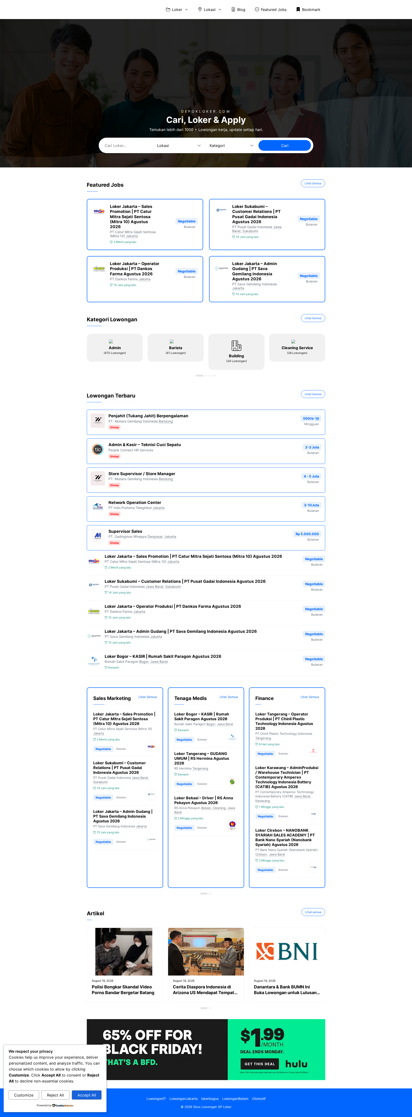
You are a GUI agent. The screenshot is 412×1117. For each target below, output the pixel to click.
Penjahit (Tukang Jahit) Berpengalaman (148, 415)
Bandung (166, 421)
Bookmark (311, 9)
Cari (284, 145)
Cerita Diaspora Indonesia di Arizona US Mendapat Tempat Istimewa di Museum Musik (203, 992)
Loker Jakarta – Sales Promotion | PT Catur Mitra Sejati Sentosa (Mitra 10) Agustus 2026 (131, 216)
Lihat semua (313, 912)
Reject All (55, 1095)
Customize (23, 1095)
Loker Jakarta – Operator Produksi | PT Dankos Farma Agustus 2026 (134, 268)
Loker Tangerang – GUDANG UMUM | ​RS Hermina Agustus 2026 (201, 758)
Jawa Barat (154, 586)
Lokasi (210, 9)
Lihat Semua (313, 183)
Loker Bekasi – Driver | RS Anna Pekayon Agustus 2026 (203, 800)
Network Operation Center (134, 502)
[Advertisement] (206, 73)
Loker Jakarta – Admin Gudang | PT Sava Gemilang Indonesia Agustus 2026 (254, 271)
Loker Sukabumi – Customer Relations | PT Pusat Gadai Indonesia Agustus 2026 (256, 214)
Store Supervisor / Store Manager (141, 473)
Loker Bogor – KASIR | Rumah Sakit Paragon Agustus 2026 (163, 656)
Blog (241, 9)
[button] (199, 376)
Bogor (143, 661)
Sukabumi (250, 231)
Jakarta (132, 236)
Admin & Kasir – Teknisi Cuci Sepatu (144, 444)
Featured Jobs (274, 9)
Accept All (86, 1095)
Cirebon (261, 854)
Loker (177, 9)
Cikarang (219, 808)
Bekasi (206, 808)
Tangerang (200, 768)
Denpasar (155, 536)
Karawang (262, 801)
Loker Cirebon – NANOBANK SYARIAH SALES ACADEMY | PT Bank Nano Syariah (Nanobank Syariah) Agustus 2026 (285, 837)
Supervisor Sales (125, 531)
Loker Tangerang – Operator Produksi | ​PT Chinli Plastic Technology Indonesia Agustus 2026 (284, 721)
